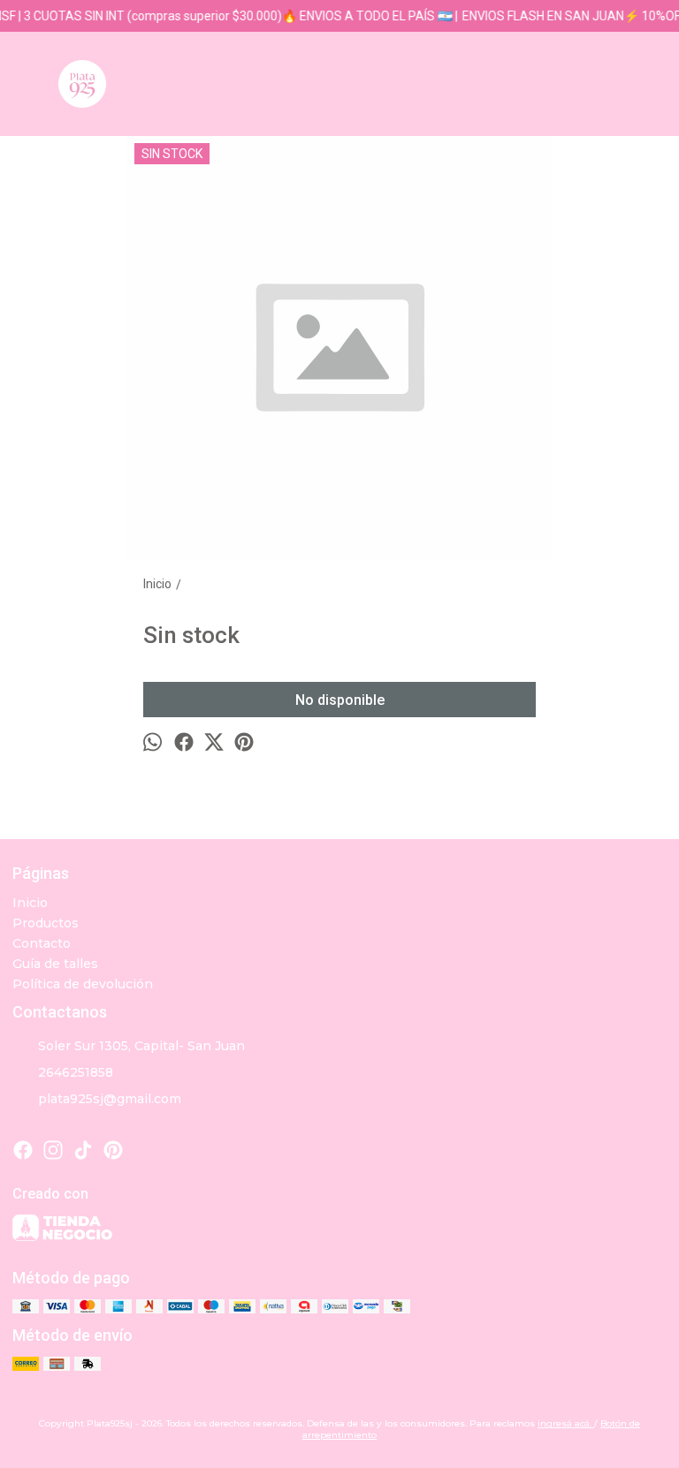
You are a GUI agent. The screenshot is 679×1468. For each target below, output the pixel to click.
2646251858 (75, 1072)
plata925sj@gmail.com (109, 1099)
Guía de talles (55, 964)
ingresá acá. (566, 1423)
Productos (45, 923)
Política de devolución (82, 984)
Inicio (30, 903)
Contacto (41, 943)
